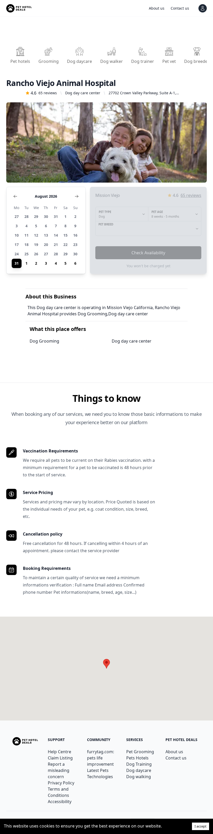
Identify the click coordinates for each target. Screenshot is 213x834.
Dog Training (139, 764)
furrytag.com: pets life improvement (100, 758)
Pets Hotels (137, 758)
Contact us (176, 758)
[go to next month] (76, 196)
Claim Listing (60, 758)
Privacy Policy (61, 783)
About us (174, 752)
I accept (201, 826)
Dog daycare (138, 770)
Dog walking (138, 776)
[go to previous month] (15, 196)
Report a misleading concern (58, 770)
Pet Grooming (140, 752)
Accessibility (59, 801)
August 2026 (46, 196)
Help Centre (59, 752)
